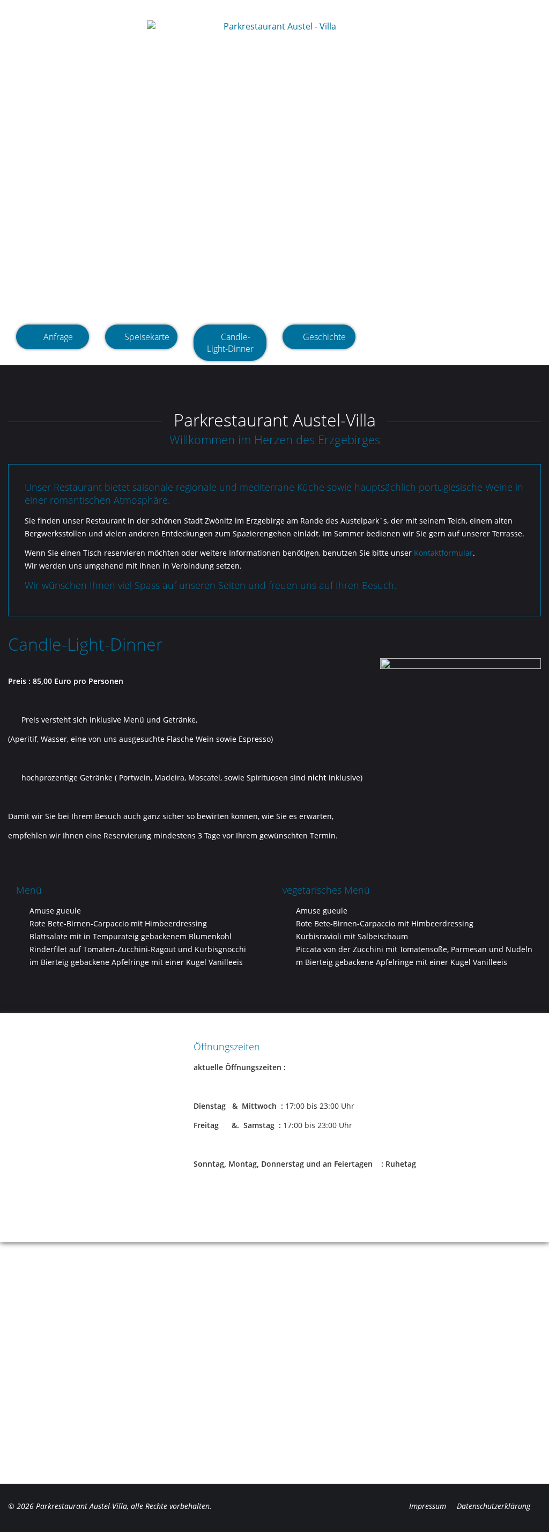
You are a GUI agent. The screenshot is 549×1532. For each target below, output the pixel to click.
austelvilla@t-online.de (491, 8)
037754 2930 (423, 8)
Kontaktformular (443, 553)
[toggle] (44, 35)
